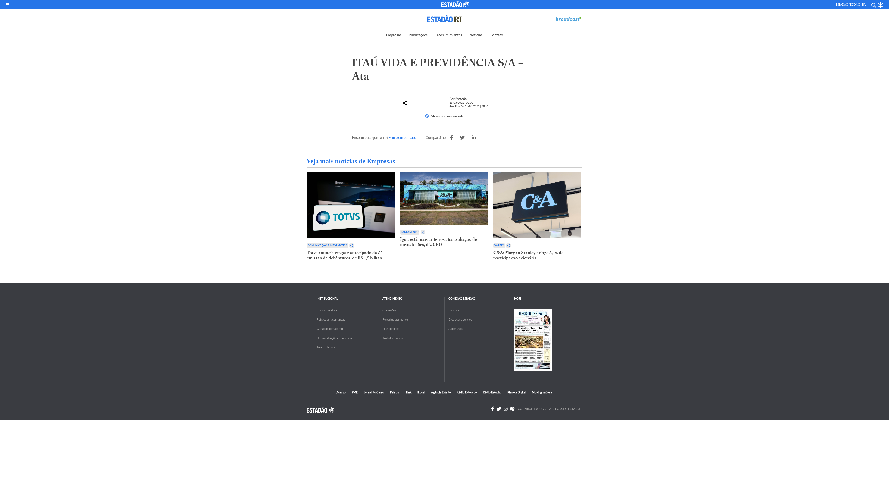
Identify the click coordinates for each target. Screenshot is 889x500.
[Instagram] (506, 409)
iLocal (421, 392)
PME (355, 392)
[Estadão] (456, 4)
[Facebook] (492, 409)
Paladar (395, 392)
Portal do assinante (395, 319)
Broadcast (455, 310)
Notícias (475, 35)
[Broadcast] (568, 19)
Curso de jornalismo (330, 329)
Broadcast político (460, 319)
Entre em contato (402, 137)
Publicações (418, 35)
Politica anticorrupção (331, 319)
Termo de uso (326, 347)
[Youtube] (512, 409)
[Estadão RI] (444, 19)
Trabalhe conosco (393, 338)
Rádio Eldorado (467, 392)
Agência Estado (441, 392)
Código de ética (327, 310)
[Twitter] (499, 409)
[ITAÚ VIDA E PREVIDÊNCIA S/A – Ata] (451, 137)
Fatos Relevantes (448, 35)
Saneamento (410, 232)
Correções (389, 310)
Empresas (393, 35)
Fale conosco (390, 329)
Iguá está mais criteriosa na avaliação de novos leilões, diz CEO (438, 242)
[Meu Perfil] (880, 5)
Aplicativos (455, 329)
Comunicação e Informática (327, 245)
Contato (496, 35)
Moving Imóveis (542, 392)
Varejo (499, 245)
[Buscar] (873, 4)
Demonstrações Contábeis (334, 338)
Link (408, 392)
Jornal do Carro (374, 392)
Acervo (341, 392)
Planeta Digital (516, 392)
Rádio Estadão (492, 392)
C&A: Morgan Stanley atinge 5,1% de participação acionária (528, 255)
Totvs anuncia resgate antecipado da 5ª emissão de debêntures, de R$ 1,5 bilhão (344, 255)
